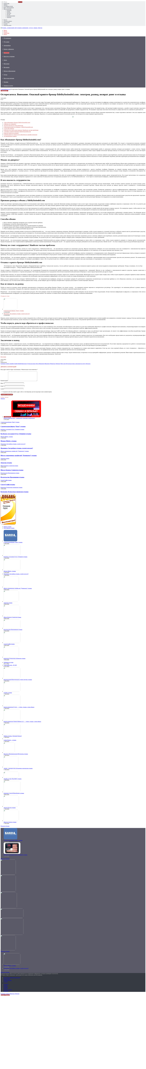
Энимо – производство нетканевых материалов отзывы (18, 768)
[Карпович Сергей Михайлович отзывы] (12, 791)
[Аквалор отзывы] (11, 601)
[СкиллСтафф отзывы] (12, 642)
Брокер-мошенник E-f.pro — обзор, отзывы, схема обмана (19, 707)
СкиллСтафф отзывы (8, 484)
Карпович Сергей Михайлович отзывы (14, 793)
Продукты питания (9, 78)
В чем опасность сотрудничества (13, 125)
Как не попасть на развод (11, 133)
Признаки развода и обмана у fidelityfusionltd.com (18, 127)
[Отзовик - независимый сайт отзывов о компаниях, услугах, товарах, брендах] (21, 27)
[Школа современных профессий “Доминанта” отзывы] (11, 587)
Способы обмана (9, 128)
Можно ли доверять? (10, 124)
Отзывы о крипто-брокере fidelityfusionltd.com (17, 131)
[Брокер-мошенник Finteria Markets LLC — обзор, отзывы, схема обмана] (12, 720)
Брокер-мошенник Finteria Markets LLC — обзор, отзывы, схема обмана (22, 721)
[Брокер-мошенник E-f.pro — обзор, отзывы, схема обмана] (12, 705)
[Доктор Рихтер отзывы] (11, 806)
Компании (6, 53)
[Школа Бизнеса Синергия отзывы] (12, 616)
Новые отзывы (7, 526)
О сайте (6, 23)
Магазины (6, 63)
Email (2, 386)
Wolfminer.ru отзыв (8, 662)
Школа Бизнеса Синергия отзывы (12, 470)
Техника (6, 82)
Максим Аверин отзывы (10, 822)
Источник (3, 357)
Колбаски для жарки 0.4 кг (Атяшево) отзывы (16, 434)
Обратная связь (7, 25)
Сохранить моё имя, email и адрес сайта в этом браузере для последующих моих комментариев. (27, 391)
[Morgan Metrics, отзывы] (12, 569)
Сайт (2, 389)
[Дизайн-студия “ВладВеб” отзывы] (11, 777)
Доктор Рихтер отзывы (10, 807)
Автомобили (7, 45)
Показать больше (5, 826)
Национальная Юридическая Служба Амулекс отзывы (18, 679)
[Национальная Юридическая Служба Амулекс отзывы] (12, 678)
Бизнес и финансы (9, 49)
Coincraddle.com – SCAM (10, 665)
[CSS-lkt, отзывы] (12, 691)
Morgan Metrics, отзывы (9, 441)
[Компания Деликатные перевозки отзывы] (11, 657)
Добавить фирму (8, 21)
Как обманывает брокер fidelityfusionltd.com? (17, 122)
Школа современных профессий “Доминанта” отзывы (19, 455)
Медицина (6, 67)
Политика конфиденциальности (12, 977)
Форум (5, 19)
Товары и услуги (8, 85)
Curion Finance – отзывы (10, 740)
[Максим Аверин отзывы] (11, 820)
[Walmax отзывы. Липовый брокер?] (12, 734)
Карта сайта (7, 22)
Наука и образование (9, 71)
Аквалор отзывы (6, 463)
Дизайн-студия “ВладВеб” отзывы (12, 778)
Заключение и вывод (10, 136)
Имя (2, 383)
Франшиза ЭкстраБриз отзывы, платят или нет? (17, 313)
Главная (3, 89)
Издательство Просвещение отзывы (12, 477)
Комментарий (4, 380)
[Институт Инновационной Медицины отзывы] (9, 752)
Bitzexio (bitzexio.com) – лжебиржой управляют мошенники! (19, 418)
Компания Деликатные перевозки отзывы (14, 492)
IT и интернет (7, 38)
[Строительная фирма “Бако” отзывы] (10, 309)
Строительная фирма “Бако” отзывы (14, 310)
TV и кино (6, 42)
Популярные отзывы (9, 528)
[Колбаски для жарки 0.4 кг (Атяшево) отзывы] (12, 555)
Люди (5, 60)
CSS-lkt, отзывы (8, 692)
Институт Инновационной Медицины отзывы (16, 754)
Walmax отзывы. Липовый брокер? (13, 736)
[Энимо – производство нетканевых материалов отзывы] (11, 767)
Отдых (5, 74)
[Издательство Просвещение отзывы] (12, 628)
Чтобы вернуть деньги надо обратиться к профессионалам (20, 134)
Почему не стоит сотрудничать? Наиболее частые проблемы (21, 130)
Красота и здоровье (9, 56)
